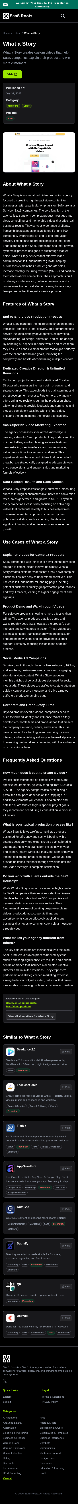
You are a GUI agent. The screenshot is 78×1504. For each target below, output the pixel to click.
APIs (35, 1146)
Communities (47, 1447)
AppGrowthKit (26, 1166)
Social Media (37, 1332)
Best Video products (18, 1006)
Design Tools (14, 1187)
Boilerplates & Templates (54, 1432)
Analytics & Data (12, 1422)
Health (43, 1473)
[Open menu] (71, 15)
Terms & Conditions (53, 1396)
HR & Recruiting (12, 1473)
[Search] (62, 15)
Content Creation (16, 1106)
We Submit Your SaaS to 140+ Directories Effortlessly (42, 4)
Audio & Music (48, 1422)
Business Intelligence (52, 1437)
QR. (19, 1284)
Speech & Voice (38, 1106)
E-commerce (10, 1468)
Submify (22, 1243)
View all (7, 1478)
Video (27, 106)
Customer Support (50, 1453)
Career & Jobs (11, 1442)
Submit (7, 1401)
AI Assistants (10, 1417)
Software (12, 1152)
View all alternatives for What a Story (31, 1016)
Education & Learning (52, 1468)
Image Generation (51, 1146)
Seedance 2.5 (26, 1049)
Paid (10, 118)
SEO (46, 1224)
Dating (6, 1458)
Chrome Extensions (14, 1447)
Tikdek (21, 1125)
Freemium (23, 1070)
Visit (10, 74)
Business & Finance (14, 1437)
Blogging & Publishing (15, 1432)
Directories (52, 1264)
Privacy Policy (50, 1401)
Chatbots (45, 1442)
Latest (16, 33)
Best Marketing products (21, 1002)
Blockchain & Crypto (51, 1427)
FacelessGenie (27, 1085)
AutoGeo (23, 1207)
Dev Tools (60, 1187)
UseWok (22, 1315)
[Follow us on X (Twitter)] (5, 1381)
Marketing (13, 106)
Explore (7, 1396)
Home (6, 33)
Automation (63, 1332)
